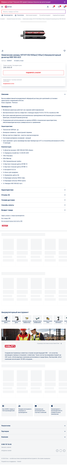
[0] (59, 7)
